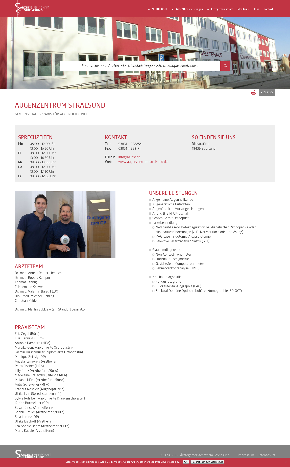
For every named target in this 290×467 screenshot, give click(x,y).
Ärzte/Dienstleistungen (189, 9)
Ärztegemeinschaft (222, 9)
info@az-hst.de (129, 157)
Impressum (246, 455)
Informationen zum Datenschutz (207, 462)
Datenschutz (266, 455)
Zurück (268, 92)
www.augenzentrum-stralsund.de (142, 162)
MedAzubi (243, 9)
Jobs (256, 9)
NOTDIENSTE (159, 9)
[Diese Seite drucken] (253, 92)
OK (185, 462)
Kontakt (268, 9)
